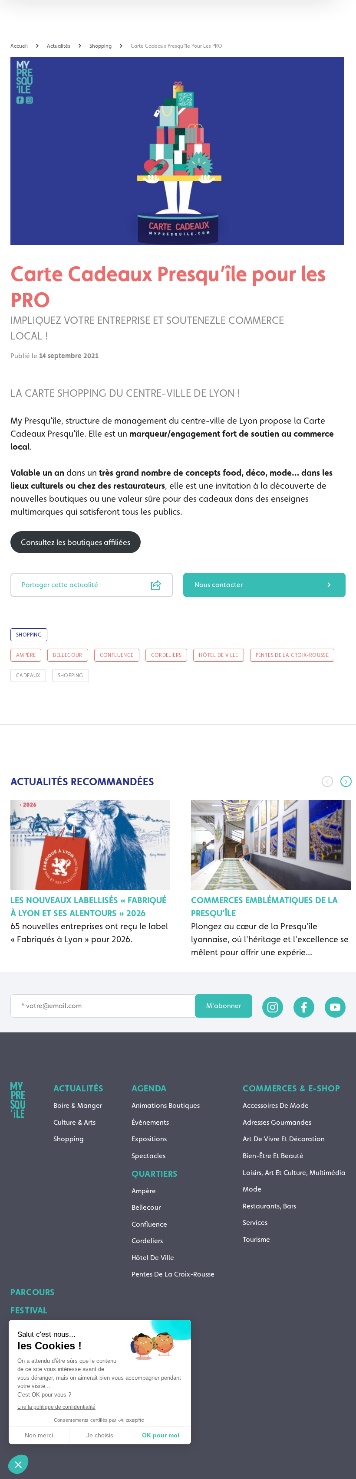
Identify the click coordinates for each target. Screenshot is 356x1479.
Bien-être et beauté (273, 1156)
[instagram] (272, 1007)
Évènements (150, 1122)
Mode (252, 1189)
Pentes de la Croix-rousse (173, 1274)
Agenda (149, 1088)
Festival (29, 1310)
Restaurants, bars (269, 1206)
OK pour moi (160, 1435)
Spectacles (148, 1156)
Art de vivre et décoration (284, 1139)
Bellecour (146, 1207)
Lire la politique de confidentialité (56, 1407)
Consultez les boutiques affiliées (75, 542)
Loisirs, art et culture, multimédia (294, 1173)
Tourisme (256, 1239)
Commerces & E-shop (291, 1088)
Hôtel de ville (153, 1258)
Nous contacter (218, 585)
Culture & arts (74, 1122)
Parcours (32, 1292)
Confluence (149, 1224)
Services (255, 1222)
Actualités (78, 1088)
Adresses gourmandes (277, 1122)
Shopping (68, 1139)
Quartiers (155, 1174)
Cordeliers (147, 1241)
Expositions (149, 1139)
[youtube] (335, 1007)
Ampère (144, 1191)
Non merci (39, 1435)
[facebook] (303, 1007)
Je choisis (99, 1435)
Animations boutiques (166, 1105)
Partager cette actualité (60, 585)
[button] (346, 781)
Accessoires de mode (276, 1105)
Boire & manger (77, 1105)
